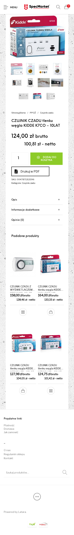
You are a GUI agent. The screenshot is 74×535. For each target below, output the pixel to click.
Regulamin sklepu (14, 454)
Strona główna (18, 112)
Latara (22, 511)
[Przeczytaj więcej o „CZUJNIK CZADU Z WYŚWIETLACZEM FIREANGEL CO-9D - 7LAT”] (23, 312)
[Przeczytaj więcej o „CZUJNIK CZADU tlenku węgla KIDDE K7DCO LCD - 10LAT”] (51, 391)
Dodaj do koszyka (48, 158)
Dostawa (9, 428)
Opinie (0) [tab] (17, 220)
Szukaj (65, 472)
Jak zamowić (11, 432)
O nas (7, 450)
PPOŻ (33, 112)
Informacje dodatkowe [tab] (25, 210)
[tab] (37, 200)
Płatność (9, 425)
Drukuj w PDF (30, 171)
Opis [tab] (14, 200)
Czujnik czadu (47, 112)
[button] (51, 312)
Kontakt (8, 458)
